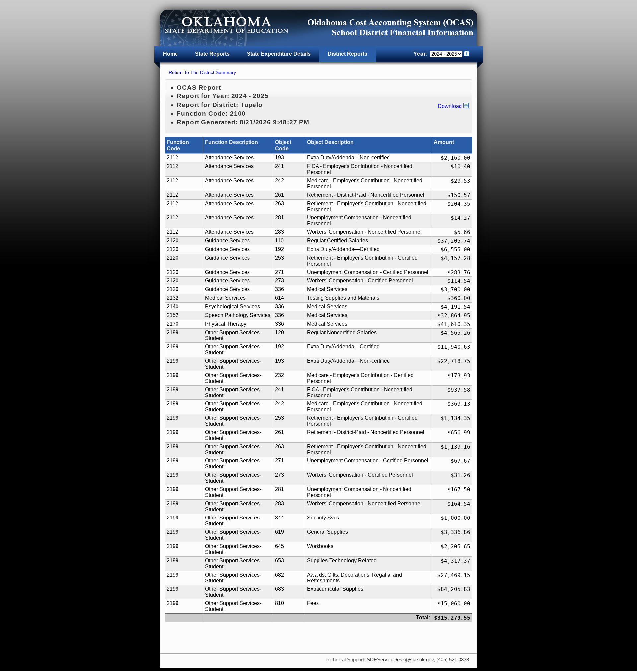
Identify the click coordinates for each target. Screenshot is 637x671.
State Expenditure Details (279, 54)
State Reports (212, 54)
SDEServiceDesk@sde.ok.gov (400, 659)
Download (450, 106)
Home (170, 54)
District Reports (347, 54)
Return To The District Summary (202, 72)
